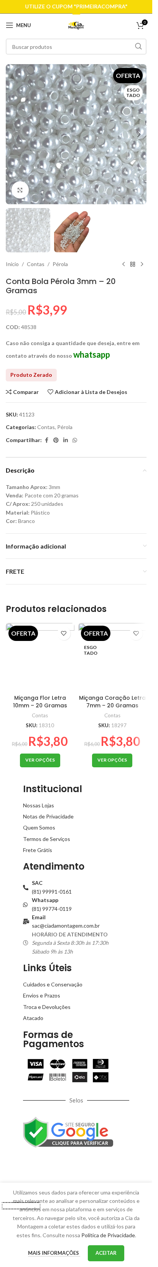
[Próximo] (141, 264)
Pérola (60, 264)
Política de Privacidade (108, 1235)
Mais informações (54, 1253)
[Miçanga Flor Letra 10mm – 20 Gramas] (40, 657)
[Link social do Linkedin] (65, 440)
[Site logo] (76, 24)
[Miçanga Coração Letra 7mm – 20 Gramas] (112, 657)
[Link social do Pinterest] (56, 440)
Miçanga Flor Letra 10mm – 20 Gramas (40, 701)
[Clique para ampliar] (20, 190)
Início (12, 264)
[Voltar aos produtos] (132, 264)
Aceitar (106, 1253)
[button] (13, 134)
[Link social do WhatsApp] (74, 440)
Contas (35, 264)
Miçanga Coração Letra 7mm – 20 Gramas (112, 701)
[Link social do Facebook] (46, 440)
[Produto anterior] (123, 264)
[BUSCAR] (138, 47)
